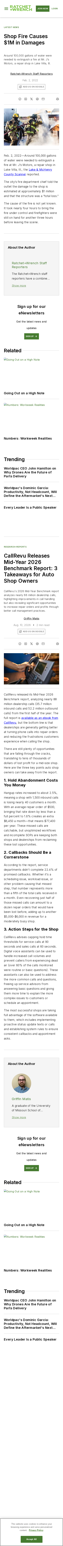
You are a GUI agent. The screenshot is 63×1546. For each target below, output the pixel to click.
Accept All (31, 1539)
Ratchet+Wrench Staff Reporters (31, 73)
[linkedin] (25, 99)
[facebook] (19, 99)
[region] (31, 1532)
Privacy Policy (36, 1530)
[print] (57, 99)
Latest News (11, 27)
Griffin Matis (31, 618)
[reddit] (37, 99)
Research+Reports (15, 547)
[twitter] (31, 99)
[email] (43, 99)
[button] (6, 8)
